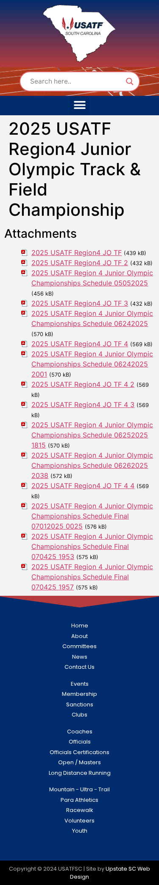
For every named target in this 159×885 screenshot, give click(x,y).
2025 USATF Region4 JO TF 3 (79, 303)
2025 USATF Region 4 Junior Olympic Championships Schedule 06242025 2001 (92, 364)
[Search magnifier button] (130, 81)
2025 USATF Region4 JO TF (76, 252)
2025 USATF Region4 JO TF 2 (79, 262)
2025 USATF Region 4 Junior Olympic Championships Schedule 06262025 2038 (92, 465)
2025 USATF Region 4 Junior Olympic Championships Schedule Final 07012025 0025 (92, 516)
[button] (79, 105)
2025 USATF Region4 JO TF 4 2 (82, 384)
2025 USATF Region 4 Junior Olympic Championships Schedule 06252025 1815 (92, 435)
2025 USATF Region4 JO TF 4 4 (82, 485)
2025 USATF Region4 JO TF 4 (79, 343)
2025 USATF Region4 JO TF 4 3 (82, 404)
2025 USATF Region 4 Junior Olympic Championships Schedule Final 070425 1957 (92, 576)
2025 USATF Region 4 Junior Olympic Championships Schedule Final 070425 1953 (92, 546)
